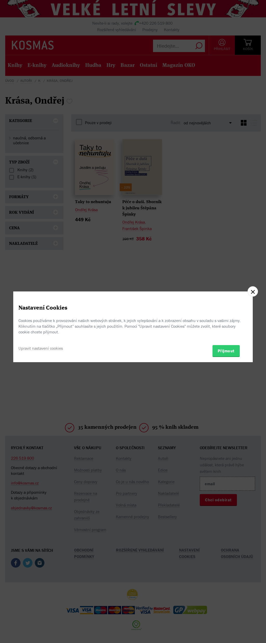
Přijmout (226, 350)
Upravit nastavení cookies (40, 348)
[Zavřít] (253, 291)
